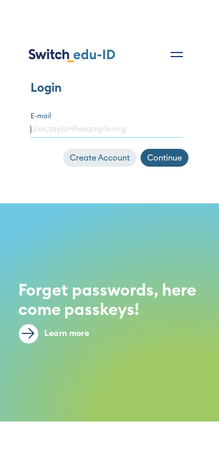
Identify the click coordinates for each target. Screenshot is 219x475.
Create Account (100, 158)
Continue (164, 158)
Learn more (65, 333)
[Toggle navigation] (176, 54)
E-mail (41, 116)
